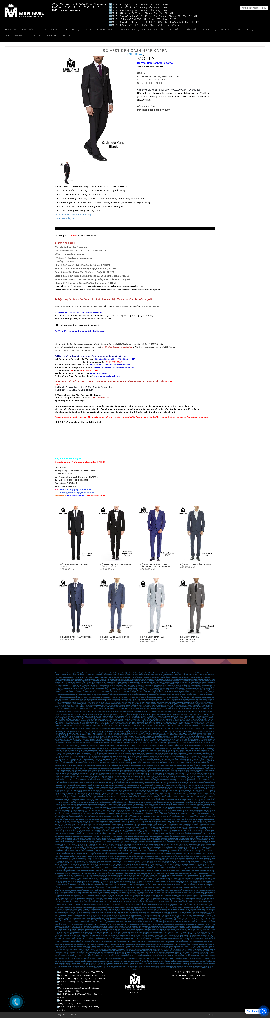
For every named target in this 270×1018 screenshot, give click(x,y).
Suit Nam (168, 949)
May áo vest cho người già (86, 879)
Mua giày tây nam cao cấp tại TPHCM (121, 808)
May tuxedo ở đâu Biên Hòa (111, 867)
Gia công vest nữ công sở (100, 890)
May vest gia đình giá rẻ (181, 770)
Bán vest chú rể (91, 798)
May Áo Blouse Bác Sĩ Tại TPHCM (132, 938)
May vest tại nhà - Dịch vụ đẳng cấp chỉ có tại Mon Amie (163, 676)
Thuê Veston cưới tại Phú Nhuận (89, 906)
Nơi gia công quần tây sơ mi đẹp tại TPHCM (146, 889)
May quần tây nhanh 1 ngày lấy (84, 774)
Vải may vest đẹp (171, 844)
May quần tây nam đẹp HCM (145, 824)
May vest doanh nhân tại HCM (177, 812)
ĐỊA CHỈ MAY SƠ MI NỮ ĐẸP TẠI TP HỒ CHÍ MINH (182, 950)
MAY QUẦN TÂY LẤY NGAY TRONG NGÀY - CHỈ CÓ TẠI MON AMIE (99, 733)
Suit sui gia (113, 923)
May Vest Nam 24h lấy (63, 955)
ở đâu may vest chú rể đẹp (72, 787)
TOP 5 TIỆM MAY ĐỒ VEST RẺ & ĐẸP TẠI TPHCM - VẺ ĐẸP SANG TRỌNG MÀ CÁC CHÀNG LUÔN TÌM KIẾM (128, 737)
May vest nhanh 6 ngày (80, 768)
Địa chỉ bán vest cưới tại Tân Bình (159, 912)
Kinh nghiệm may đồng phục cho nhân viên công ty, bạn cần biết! (93, 694)
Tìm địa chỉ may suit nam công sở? (77, 918)
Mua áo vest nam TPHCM (205, 883)
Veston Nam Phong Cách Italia (172, 958)
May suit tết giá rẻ (105, 781)
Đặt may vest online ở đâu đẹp (109, 754)
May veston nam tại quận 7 (142, 964)
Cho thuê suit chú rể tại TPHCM (66, 798)
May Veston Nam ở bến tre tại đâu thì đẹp (92, 909)
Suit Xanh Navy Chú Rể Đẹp (140, 927)
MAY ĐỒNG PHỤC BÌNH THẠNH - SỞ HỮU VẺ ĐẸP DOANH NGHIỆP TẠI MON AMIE (121, 710)
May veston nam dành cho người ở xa (190, 961)
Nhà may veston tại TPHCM (173, 835)
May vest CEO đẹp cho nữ (103, 748)
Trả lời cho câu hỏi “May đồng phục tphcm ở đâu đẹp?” (124, 699)
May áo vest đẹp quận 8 (173, 850)
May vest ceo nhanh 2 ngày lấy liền (195, 799)
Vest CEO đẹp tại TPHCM (114, 804)
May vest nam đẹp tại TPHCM (191, 883)
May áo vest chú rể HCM (77, 855)
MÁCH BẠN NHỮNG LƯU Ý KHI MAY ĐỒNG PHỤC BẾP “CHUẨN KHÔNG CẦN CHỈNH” (166, 710)
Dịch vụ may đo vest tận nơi (160, 750)
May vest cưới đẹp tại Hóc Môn (95, 912)
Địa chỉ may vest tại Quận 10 (98, 815)
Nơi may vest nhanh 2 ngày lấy (159, 799)
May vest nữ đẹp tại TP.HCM (132, 898)
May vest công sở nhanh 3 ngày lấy (76, 799)
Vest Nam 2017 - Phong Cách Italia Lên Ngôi (153, 958)
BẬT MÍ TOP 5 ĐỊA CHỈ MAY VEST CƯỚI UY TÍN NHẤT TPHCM (134, 739)
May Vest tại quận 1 (207, 917)
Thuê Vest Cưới (87, 958)
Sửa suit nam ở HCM (65, 835)
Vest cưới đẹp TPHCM (117, 873)
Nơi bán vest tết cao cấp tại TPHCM (180, 756)
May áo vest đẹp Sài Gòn (177, 849)
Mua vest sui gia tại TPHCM (150, 765)
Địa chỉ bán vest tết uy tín (65, 758)
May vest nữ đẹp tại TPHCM (77, 930)
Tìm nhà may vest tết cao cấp (180, 784)
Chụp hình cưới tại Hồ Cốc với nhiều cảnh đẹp (163, 955)
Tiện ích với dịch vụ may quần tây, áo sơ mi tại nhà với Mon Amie (118, 674)
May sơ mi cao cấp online (180, 753)
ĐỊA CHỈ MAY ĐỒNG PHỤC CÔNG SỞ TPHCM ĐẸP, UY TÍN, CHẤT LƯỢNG (113, 703)
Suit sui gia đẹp (95, 923)
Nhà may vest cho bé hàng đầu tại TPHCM (136, 759)
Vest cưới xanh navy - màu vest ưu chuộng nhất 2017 (156, 913)
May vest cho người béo (201, 878)
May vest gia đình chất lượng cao (195, 770)
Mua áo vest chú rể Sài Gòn (90, 855)
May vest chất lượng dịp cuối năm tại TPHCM (71, 791)
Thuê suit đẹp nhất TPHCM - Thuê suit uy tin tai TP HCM (131, 941)
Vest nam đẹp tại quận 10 (155, 859)
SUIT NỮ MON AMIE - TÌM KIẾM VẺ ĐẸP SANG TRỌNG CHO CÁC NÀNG (174, 724)
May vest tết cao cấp (149, 761)
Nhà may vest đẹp (166, 887)
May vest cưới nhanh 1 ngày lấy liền (85, 801)
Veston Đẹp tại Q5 (107, 957)
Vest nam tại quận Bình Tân (64, 967)
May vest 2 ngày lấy (89, 776)
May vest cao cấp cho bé (205, 771)
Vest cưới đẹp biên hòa (167, 872)
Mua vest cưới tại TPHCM (106, 788)
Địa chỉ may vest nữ (143, 821)
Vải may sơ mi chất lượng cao (185, 842)
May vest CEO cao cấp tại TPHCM (80, 808)
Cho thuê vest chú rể (166, 796)
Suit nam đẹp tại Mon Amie (154, 926)
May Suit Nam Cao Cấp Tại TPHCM (74, 926)
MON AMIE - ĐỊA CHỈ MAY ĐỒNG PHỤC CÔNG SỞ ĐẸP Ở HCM (150, 703)
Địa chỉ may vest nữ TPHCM (112, 884)
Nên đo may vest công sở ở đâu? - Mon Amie (95, 690)
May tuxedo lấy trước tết (172, 791)
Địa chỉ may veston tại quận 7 (101, 917)
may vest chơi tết (203, 779)
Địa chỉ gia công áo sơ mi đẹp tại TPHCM (92, 892)
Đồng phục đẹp (99, 816)
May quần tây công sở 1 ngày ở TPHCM (66, 774)
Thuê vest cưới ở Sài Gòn (88, 856)
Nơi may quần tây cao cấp (121, 822)
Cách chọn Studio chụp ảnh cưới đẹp (142, 955)
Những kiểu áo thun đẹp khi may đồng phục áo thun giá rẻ (189, 693)
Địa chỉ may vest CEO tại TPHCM (197, 805)
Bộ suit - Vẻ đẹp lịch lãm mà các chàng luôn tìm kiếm (171, 682)
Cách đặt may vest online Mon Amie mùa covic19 (196, 745)
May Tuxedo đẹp (64, 832)
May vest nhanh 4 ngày (103, 768)
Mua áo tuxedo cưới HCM (175, 879)
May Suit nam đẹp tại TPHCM (134, 926)
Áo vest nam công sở (128, 835)
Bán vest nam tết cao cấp (88, 758)
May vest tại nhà (136, 747)
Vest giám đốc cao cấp (198, 801)
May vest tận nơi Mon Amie (71, 751)
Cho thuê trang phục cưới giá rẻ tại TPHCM (189, 773)
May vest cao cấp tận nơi (112, 751)
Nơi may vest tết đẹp (147, 758)
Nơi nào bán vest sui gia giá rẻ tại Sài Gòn (76, 765)
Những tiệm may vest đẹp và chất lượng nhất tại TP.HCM (127, 893)
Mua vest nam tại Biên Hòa (141, 872)
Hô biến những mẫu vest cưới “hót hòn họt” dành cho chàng (92, 687)
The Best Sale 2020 (49, 29)
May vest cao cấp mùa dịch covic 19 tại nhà (99, 745)
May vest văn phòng (64, 779)
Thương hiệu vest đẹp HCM (193, 846)
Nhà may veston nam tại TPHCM (156, 807)
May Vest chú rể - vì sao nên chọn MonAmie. (185, 947)
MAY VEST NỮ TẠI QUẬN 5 (150, 940)
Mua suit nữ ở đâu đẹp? (191, 924)
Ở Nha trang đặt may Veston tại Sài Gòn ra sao (151, 910)
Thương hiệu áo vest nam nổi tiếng (163, 833)
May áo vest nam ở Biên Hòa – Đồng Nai (162, 862)
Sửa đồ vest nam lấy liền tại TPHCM (78, 833)
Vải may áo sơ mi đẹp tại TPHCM (88, 842)
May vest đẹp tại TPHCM (139, 829)
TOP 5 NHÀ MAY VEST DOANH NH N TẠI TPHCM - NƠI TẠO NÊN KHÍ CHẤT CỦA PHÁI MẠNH (174, 739)
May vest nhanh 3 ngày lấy (116, 768)
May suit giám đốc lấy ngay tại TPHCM (79, 779)
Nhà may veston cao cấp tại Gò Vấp (134, 915)
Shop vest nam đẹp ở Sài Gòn (121, 856)
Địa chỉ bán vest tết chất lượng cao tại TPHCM (124, 756)
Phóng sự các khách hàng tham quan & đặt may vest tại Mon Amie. (142, 682)
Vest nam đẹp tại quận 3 (82, 861)
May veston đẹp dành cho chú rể (183, 807)
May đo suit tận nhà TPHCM (164, 818)
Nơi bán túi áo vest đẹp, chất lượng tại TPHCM (82, 890)
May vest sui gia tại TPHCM (67, 767)
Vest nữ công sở (119, 933)
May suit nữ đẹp (87, 926)
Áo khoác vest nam (177, 832)
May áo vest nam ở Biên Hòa (146, 867)
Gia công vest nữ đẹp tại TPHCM (165, 889)
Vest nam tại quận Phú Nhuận (195, 966)
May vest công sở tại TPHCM (165, 798)
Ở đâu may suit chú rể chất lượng (133, 920)
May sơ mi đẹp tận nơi (134, 751)
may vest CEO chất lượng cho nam (142, 748)
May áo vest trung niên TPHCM (195, 884)
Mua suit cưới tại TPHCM (162, 788)
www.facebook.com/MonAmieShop (73, 214)
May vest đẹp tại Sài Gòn (155, 821)
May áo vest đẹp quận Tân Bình (90, 850)
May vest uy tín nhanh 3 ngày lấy (93, 799)
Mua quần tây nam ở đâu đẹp (64, 929)
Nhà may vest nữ (75, 821)
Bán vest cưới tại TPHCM (80, 798)
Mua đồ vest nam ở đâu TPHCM (162, 881)
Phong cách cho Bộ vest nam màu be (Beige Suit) (150, 954)
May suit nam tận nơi (122, 818)
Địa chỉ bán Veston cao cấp (196, 903)
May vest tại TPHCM (197, 818)
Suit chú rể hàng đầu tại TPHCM (120, 924)
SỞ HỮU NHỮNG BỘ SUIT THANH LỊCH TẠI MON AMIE (171, 737)
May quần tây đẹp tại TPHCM (160, 824)
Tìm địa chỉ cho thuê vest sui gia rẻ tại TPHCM (85, 762)
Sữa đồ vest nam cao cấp (161, 838)
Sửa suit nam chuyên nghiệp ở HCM (193, 833)
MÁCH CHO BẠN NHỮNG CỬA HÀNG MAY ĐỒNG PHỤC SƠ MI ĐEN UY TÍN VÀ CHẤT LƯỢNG (173, 722)
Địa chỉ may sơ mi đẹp (178, 872)
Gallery (51, 35)
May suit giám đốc (146, 812)
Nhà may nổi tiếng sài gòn (74, 884)
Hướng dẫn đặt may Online (84, 955)
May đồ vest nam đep (144, 847)
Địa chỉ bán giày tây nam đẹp (149, 808)
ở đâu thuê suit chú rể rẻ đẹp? (112, 921)
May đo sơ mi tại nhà (177, 751)
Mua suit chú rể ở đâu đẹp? (137, 923)
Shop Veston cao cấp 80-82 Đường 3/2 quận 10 (152, 904)
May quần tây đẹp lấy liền (113, 774)
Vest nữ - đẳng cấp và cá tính (98, 937)
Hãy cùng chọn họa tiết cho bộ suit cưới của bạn (142, 680)
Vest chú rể (141, 784)
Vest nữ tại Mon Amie (187, 816)
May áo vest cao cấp (153, 849)
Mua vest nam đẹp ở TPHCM (135, 833)
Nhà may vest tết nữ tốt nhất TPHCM (183, 787)
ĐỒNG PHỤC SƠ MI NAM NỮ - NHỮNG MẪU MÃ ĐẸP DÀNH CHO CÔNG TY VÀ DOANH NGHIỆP (116, 720)
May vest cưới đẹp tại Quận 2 (173, 917)
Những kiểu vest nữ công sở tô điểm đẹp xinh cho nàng (71, 690)
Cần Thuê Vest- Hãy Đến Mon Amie (113, 958)
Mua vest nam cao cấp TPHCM (175, 883)
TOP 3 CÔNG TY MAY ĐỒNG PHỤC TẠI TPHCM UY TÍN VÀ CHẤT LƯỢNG (98, 714)
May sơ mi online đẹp (65, 754)
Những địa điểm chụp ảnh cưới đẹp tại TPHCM (103, 955)
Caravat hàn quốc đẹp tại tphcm (173, 952)
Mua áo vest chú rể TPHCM (83, 876)
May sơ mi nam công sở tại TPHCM (129, 932)
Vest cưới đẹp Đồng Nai (159, 867)
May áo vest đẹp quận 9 (161, 850)
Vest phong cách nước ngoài (86, 960)
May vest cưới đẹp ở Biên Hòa (204, 910)
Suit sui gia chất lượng (104, 923)
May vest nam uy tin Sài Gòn (183, 861)
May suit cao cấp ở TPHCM (153, 853)
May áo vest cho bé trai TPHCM (142, 884)
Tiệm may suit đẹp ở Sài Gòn (106, 893)
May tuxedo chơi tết (194, 791)
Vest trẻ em (173, 933)
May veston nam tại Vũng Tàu (181, 966)
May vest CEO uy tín (100, 810)
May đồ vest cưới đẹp (104, 847)
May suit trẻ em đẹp (201, 921)
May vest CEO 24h (75, 802)
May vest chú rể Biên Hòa (154, 872)
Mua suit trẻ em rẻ (137, 921)
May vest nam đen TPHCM (97, 876)
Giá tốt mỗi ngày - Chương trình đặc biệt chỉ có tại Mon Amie (117, 683)
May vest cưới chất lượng (171, 901)
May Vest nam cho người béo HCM (171, 856)
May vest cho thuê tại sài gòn (135, 960)
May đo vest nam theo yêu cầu (197, 887)
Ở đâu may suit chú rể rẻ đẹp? (97, 921)
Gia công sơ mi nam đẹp (156, 839)
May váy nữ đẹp (126, 929)
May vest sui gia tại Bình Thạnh (139, 767)
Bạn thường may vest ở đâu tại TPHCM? (157, 813)
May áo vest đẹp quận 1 (98, 852)
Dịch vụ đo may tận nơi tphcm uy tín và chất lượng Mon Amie (191, 673)
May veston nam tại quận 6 (155, 964)
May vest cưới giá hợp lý (141, 813)
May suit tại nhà (187, 818)
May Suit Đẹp (164, 830)
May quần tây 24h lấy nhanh (99, 774)
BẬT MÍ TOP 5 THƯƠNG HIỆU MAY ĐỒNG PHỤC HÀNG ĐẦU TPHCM (99, 739)
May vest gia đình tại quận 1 (80, 761)
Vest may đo (209, 881)
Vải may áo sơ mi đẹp (115, 842)
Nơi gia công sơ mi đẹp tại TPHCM (203, 839)
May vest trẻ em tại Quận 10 (67, 815)
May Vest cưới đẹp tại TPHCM (146, 790)
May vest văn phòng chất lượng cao (152, 778)
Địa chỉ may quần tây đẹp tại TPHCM (86, 824)
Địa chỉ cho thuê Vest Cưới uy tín (134, 906)
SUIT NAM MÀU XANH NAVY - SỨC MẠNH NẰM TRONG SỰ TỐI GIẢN (93, 727)
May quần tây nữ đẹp (165, 929)
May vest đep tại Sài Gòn (70, 847)
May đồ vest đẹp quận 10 (132, 847)
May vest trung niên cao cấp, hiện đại (172, 895)
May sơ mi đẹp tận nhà (187, 751)
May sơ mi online (75, 754)
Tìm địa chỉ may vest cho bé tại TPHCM (71, 759)
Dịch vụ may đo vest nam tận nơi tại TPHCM (195, 748)
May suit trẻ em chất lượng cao (158, 921)
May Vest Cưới (73, 955)
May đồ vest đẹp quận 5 (167, 847)
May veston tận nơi (81, 818)
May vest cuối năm (122, 790)
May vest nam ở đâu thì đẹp (171, 873)
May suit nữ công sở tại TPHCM (202, 918)
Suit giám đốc (63, 782)
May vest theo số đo (125, 961)
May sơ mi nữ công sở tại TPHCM (111, 932)
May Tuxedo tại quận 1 (186, 917)
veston (190, 957)
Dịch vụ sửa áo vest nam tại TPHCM (113, 835)
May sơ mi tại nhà (198, 751)
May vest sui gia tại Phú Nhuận (124, 767)
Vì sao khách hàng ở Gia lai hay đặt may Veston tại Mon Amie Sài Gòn (123, 910)
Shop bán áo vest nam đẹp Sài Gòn (176, 858)
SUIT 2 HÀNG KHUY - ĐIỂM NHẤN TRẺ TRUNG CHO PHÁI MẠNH (143, 741)
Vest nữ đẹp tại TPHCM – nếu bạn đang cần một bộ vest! (198, 930)
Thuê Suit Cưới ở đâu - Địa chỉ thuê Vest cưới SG (105, 941)
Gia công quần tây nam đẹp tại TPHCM (116, 839)
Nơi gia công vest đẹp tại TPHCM (97, 841)
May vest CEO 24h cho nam (119, 750)
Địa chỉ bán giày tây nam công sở (202, 808)
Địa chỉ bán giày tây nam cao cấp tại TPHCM (100, 808)
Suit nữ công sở (94, 920)
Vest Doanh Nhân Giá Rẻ (114, 927)
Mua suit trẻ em (146, 921)
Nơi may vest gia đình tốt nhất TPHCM (96, 765)
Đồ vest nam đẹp (64, 833)
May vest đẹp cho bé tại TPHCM (66, 771)
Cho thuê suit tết (161, 781)
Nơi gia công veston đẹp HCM (131, 841)
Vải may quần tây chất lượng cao (145, 842)
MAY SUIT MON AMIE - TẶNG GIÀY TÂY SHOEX (198, 737)
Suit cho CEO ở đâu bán (105, 782)
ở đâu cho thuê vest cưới (133, 787)
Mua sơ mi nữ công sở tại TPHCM (75, 932)
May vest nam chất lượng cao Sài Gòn (137, 861)
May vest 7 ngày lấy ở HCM (181, 774)
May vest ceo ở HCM (136, 810)
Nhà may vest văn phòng (196, 778)
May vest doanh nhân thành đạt (104, 802)
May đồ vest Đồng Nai (178, 862)
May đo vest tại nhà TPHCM (81, 819)
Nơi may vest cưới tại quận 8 (86, 917)
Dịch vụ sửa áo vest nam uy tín (196, 835)
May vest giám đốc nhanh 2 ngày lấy (67, 801)
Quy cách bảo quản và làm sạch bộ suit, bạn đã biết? (123, 697)
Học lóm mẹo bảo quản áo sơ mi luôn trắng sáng (180, 893)
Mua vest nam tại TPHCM (105, 873)
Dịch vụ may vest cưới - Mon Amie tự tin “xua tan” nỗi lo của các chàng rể (124, 687)
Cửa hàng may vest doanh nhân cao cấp (162, 804)
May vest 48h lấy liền (133, 776)
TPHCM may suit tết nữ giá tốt (165, 784)
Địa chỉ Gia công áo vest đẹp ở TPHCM (112, 892)
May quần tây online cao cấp (124, 753)
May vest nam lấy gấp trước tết (100, 900)
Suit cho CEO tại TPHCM (92, 782)
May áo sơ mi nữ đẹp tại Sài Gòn (80, 825)
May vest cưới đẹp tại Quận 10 (81, 901)
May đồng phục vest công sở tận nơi (67, 818)
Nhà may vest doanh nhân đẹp (122, 807)
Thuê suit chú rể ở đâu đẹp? (123, 923)
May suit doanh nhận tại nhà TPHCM (147, 818)
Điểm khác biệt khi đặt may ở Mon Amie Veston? (131, 677)
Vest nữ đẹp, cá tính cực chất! (77, 937)
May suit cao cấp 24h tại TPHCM (129, 784)
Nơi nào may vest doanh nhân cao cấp (179, 810)
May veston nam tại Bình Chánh (118, 966)
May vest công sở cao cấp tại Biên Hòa (117, 870)
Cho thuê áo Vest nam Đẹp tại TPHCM (103, 960)
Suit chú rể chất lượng (134, 924)
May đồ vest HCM (97, 881)
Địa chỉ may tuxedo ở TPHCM (196, 829)
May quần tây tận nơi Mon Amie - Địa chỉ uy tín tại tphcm (148, 674)
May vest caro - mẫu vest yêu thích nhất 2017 (160, 943)
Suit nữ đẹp (145, 926)
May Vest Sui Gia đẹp (68, 935)
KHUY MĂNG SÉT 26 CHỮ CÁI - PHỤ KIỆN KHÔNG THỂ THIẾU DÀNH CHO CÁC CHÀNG (116, 707)
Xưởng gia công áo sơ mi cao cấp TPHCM (117, 890)
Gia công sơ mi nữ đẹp (168, 839)
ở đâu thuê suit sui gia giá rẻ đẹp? (193, 920)
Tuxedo (155, 784)
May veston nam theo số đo (99, 961)
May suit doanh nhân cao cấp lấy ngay (70, 784)
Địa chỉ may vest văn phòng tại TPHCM (103, 778)
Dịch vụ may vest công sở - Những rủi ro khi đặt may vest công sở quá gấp (160, 687)
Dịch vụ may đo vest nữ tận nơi (176, 748)
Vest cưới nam (184, 835)
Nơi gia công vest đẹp (144, 841)
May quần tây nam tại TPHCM (126, 813)
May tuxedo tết (106, 791)
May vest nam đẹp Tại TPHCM (65, 889)
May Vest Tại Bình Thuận (206, 961)
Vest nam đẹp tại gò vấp (104, 859)
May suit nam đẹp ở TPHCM (168, 853)
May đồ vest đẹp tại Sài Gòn (180, 847)
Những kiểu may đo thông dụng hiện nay (190, 815)
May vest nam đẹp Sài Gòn (168, 861)
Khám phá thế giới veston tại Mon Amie (143, 900)
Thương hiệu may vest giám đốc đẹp (194, 804)
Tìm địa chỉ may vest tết (117, 779)
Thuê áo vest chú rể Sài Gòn (101, 849)
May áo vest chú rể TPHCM (69, 876)
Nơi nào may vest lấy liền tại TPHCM (129, 764)
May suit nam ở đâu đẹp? (204, 924)
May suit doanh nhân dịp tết (151, 779)
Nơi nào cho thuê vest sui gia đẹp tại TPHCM (190, 764)
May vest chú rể (159, 790)
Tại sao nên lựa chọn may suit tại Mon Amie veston (107, 896)
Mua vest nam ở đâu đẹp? (103, 929)
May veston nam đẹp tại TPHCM (164, 808)
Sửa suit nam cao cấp (102, 836)
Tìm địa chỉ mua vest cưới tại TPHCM (197, 784)
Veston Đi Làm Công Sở (126, 927)
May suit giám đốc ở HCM (134, 812)
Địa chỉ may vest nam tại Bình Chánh (116, 915)
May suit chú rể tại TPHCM (94, 795)
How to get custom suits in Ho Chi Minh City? (175, 846)
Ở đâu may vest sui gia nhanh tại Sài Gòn (169, 762)
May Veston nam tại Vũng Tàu (121, 963)
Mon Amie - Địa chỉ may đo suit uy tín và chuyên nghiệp (157, 677)
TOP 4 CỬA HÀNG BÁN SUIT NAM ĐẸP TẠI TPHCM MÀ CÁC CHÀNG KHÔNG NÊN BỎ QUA (106, 730)
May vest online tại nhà (126, 747)
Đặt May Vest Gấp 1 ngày (184, 954)
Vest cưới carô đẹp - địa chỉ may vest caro (182, 943)
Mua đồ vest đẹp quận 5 (155, 847)
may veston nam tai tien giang (90, 963)
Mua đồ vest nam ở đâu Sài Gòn (79, 858)
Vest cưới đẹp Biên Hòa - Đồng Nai (143, 862)
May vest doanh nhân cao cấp (120, 812)
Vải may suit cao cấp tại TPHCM (79, 844)
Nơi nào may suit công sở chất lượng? (96, 918)
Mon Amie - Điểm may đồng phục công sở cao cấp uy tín (178, 702)
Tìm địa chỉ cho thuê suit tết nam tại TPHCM (154, 785)
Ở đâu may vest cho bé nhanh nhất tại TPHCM (114, 759)
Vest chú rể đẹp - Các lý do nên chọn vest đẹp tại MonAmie (160, 947)
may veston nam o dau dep (200, 960)
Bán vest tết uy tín (167, 756)
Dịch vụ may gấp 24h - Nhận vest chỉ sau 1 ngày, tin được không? (118, 685)
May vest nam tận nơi (133, 819)
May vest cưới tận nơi (121, 819)
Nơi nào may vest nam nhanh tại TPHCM (88, 764)
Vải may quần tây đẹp (172, 842)
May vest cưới (89, 790)
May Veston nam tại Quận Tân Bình (85, 964)
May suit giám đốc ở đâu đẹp (186, 782)
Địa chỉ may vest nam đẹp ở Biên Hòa (150, 870)
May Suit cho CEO (84, 784)
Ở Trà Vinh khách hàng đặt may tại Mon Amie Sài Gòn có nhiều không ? (165, 907)
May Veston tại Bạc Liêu (79, 907)
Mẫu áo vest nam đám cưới (151, 832)
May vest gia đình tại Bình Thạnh (153, 770)
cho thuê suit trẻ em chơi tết (150, 781)
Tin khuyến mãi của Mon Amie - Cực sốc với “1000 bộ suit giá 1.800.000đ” (92, 691)
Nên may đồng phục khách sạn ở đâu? (175, 700)
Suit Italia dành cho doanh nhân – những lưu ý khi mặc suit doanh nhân (75, 943)
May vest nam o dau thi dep (199, 957)
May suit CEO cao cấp (66, 808)
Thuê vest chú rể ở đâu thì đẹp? (87, 935)
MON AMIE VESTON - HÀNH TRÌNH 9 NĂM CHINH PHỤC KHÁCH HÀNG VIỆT (187, 703)
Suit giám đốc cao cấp (73, 782)
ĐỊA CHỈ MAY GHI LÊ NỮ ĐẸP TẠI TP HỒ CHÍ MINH (126, 950)
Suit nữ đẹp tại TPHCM (120, 926)
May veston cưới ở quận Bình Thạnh (152, 915)
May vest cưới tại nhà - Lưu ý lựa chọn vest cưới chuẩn (101, 673)
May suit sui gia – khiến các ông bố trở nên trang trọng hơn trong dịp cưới (77, 896)
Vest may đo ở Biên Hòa (68, 867)
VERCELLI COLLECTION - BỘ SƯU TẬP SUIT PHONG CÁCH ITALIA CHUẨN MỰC (80, 722)
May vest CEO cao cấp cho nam (90, 750)
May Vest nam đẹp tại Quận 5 (128, 917)
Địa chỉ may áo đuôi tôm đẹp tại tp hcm (191, 952)
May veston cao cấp (138, 879)
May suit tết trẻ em (94, 779)
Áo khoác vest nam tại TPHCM (100, 827)
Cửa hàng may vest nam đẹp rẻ (178, 881)
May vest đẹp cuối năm (79, 790)
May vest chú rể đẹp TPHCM (140, 876)
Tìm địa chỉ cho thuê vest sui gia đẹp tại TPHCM (108, 762)
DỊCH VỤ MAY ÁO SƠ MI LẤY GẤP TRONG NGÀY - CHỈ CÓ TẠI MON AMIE (171, 734)
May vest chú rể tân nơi (198, 816)
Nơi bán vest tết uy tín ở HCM (68, 756)
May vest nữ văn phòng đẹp (137, 778)
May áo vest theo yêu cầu (164, 849)
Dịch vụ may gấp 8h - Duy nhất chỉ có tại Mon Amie (168, 685)
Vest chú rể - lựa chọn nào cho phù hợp (170, 935)
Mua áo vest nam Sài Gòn (64, 859)
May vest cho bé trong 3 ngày (112, 771)
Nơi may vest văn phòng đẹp (183, 778)
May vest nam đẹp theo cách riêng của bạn (119, 930)
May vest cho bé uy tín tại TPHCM (83, 771)
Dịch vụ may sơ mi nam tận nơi (74, 748)
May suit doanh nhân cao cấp (160, 883)
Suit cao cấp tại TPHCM (124, 782)
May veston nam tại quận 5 (169, 964)
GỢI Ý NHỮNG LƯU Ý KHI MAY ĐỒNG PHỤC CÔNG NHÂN (155, 708)
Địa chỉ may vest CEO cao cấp (69, 810)
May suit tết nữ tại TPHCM (74, 793)
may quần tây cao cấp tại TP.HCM (116, 898)
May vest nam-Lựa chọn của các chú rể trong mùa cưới (155, 893)
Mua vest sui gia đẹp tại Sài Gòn (165, 765)
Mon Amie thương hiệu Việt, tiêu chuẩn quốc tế (189, 896)
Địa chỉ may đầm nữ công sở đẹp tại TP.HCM (137, 952)
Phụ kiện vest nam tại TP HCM (96, 952)
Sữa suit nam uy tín (199, 836)
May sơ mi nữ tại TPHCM (188, 929)
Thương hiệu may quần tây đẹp (180, 822)
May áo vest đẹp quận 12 (125, 850)
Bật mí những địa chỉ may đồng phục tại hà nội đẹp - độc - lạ (76, 696)
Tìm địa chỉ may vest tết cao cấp (160, 758)
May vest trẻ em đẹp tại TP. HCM (161, 898)
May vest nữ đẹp (85, 957)
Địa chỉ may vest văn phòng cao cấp (186, 776)
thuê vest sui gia (116, 957)
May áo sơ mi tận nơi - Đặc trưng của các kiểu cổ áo (89, 674)
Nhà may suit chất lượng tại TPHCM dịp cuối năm (88, 788)
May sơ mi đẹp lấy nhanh (141, 774)
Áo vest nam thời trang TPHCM (83, 886)
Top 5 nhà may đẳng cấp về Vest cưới (169, 906)
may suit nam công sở (85, 920)
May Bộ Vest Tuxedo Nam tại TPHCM (83, 961)
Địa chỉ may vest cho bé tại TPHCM (149, 773)
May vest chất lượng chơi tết (131, 779)
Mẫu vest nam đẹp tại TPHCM (137, 832)
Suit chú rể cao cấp (204, 785)
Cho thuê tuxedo (175, 796)
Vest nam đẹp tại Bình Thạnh (117, 859)
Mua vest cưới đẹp (93, 901)
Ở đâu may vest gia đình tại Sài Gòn (188, 762)
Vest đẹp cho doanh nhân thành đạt (78, 804)
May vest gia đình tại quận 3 (96, 770)
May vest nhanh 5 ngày (92, 768)
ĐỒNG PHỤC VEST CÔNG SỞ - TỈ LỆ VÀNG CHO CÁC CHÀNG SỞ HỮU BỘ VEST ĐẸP (120, 717)
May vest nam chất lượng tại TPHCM (172, 886)
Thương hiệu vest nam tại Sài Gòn (204, 856)
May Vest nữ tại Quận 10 (109, 940)
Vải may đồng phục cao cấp (203, 841)
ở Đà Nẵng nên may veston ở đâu (172, 910)
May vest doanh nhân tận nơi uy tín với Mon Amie (165, 673)
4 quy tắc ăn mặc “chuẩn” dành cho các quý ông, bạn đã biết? (150, 697)
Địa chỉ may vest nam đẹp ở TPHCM (72, 883)
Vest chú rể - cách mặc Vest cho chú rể (105, 913)
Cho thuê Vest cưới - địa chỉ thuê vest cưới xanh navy (122, 944)
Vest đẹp (209, 957)
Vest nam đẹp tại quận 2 (94, 861)
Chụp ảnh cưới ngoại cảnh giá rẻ (182, 955)
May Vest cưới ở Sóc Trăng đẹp (122, 907)
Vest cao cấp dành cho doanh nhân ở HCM (97, 804)
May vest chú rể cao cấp (202, 790)
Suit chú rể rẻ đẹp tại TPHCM (177, 923)
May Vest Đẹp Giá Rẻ (68, 938)
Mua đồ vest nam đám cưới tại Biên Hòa (192, 866)
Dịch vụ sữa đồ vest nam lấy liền (190, 838)
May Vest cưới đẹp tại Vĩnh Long (190, 907)
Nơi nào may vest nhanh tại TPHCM (68, 764)
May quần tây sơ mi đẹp (146, 873)
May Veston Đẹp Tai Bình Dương (166, 960)
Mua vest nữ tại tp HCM (197, 927)
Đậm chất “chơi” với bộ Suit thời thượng (127, 696)
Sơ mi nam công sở (177, 932)
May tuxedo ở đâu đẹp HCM (166, 829)
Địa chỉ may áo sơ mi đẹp (86, 827)
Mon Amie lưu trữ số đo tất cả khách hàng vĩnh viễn (121, 900)
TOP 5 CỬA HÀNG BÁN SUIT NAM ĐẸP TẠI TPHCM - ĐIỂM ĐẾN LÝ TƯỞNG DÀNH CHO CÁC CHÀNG (154, 736)
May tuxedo (99, 791)
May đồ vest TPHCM (142, 886)
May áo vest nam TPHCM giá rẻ (141, 835)
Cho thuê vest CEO (131, 750)
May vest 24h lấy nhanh (144, 776)
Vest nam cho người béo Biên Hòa (144, 869)
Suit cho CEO (82, 782)
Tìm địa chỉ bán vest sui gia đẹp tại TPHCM (197, 758)
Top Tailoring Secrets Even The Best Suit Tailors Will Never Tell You (117, 846)
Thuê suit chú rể (71, 924)
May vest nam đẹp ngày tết (137, 761)
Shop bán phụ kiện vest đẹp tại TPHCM (157, 876)
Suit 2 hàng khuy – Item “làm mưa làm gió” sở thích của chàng (95, 697)
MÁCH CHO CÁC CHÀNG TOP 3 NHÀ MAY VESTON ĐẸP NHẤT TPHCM (118, 744)
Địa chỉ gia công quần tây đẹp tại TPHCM (71, 892)
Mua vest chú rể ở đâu (119, 788)
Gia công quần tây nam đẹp (63, 893)
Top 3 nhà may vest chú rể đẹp (177, 744)
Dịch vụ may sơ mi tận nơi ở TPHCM (199, 747)
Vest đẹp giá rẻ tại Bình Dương (150, 960)
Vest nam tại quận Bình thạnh (92, 967)
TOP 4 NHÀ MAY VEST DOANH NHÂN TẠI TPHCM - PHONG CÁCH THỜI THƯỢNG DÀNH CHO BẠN (86, 734)
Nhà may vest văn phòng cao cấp (122, 778)
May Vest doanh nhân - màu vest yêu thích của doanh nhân (107, 943)
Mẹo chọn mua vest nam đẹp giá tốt (169, 938)
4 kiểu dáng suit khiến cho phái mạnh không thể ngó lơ (152, 690)
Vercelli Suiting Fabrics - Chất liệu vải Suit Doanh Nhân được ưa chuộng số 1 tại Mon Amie (151, 679)
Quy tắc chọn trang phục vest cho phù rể (191, 685)
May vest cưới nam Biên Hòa (158, 866)
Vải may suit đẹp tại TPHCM (95, 844)
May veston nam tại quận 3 (196, 964)
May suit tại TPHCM (196, 853)
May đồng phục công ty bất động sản (196, 822)
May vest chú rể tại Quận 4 (142, 917)
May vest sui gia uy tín (201, 765)
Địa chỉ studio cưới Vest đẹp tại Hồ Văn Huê (70, 906)
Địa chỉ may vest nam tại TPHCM (193, 827)
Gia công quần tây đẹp (145, 839)
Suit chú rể (184, 785)
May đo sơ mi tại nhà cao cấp (148, 751)
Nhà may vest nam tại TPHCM (96, 822)
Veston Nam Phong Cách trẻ (103, 966)
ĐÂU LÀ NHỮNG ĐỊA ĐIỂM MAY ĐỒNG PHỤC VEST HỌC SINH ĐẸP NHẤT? (78, 717)
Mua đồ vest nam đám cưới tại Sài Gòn (153, 856)
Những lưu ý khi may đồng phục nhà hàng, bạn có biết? (152, 700)
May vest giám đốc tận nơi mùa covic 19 (78, 745)
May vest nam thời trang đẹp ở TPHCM (77, 887)
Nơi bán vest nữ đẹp (129, 937)
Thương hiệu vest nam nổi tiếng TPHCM (71, 822)
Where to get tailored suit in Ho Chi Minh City (72, 846)
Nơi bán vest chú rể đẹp (117, 935)
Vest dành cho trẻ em (120, 946)
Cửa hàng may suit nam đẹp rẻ (97, 853)
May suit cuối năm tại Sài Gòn (175, 793)
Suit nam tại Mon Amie (184, 926)
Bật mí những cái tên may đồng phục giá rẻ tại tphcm (196, 700)
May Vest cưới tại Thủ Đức (110, 912)
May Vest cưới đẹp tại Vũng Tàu (164, 909)
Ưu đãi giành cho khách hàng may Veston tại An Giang (69, 909)
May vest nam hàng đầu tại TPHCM (103, 821)
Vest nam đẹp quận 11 (143, 859)
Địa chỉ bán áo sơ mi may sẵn (175, 824)
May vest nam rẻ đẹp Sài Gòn (120, 861)
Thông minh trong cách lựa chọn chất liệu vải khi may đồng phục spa (179, 699)
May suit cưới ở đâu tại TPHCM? (150, 793)
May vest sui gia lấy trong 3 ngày (172, 767)
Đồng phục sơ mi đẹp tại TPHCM (184, 819)
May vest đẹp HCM (82, 847)
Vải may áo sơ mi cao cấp (103, 842)
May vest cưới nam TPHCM (111, 876)
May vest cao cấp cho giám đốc (96, 878)
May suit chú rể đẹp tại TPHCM (199, 852)
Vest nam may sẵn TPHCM (94, 832)
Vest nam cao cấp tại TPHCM (96, 805)
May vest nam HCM (168, 855)
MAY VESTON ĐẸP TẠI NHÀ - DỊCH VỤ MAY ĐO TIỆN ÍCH (175, 741)
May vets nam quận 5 (198, 819)
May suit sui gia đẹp (86, 923)
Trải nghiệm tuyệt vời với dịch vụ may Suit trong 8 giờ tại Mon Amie (175, 696)
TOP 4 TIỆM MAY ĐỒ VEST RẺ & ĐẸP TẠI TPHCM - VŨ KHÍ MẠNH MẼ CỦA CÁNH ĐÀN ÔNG (111, 731)
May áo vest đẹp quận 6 (197, 850)
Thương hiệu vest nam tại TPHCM (111, 881)
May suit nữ (104, 926)
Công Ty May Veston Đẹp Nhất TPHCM (132, 958)
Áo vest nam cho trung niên (165, 832)
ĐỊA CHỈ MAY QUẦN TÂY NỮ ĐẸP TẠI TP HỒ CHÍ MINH (154, 950)
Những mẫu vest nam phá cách (120, 967)
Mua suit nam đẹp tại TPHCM (68, 853)
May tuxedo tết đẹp (138, 791)
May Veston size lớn (176, 961)
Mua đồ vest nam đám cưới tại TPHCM (191, 879)
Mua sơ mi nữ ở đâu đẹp (78, 929)
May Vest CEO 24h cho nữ (105, 750)
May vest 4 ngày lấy (64, 776)
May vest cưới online (112, 790)
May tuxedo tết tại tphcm (116, 791)
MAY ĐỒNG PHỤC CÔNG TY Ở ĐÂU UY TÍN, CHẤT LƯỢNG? (77, 703)
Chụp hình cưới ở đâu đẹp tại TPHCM (124, 955)
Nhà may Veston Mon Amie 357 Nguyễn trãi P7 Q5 (176, 904)
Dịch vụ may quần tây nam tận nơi (149, 747)
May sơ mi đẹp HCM (164, 827)
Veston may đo (66, 804)
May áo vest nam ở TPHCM (129, 875)
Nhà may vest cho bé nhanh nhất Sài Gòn (133, 765)
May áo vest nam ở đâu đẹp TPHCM (182, 855)
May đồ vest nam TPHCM (187, 830)
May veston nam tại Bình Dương (165, 966)
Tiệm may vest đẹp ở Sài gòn (201, 873)
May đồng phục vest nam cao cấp (83, 815)
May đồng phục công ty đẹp (65, 825)
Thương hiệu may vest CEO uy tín (167, 805)
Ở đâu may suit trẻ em (179, 920)
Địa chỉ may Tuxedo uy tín (154, 830)
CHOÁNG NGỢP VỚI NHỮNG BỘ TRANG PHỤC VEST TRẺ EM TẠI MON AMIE (172, 727)
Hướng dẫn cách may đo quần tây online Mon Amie (105, 753)
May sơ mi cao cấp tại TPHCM (145, 825)
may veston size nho (68, 961)
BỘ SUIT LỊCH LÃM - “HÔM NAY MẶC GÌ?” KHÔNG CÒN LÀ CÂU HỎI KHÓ (130, 728)
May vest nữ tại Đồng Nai (190, 862)
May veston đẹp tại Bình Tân (124, 912)
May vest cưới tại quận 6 (115, 917)
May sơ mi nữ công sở (144, 932)
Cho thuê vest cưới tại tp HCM (120, 960)
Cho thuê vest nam (132, 822)
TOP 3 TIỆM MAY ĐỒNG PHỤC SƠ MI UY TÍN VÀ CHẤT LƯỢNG (100, 719)
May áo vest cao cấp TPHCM (131, 849)
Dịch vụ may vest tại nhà (65, 753)
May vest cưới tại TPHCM (99, 790)
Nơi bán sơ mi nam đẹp (63, 937)
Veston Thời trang (170, 957)
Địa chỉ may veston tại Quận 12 (184, 915)
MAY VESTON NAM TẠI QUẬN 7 (98, 903)
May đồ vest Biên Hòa (129, 872)
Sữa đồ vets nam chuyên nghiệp (122, 838)
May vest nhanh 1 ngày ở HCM (138, 801)
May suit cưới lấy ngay (69, 795)
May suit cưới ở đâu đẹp (126, 896)
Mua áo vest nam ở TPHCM (83, 875)
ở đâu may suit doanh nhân (136, 782)
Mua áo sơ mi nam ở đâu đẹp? (201, 937)
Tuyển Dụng (35, 35)
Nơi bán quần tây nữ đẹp (185, 935)
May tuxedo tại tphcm (160, 791)
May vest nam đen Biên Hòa (108, 866)
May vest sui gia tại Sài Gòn (81, 767)
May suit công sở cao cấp (143, 795)
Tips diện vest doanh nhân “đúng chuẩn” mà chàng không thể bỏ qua (123, 690)
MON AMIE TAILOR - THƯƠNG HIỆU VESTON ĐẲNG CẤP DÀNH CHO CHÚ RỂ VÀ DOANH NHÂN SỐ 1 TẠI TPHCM (160, 730)
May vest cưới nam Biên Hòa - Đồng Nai (189, 864)
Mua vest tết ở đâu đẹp (195, 754)
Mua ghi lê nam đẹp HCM (150, 879)
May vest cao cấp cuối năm (89, 791)
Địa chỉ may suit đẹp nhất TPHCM (170, 944)
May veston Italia (161, 878)
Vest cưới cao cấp (148, 784)
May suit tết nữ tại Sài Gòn (87, 793)
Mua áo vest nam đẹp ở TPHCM (158, 884)
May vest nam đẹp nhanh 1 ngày (108, 801)
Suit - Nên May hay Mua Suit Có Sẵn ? (129, 954)
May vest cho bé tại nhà (125, 771)
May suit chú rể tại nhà (107, 795)
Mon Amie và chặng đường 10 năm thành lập (195, 682)
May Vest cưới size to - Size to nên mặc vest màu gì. (194, 912)
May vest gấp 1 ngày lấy (117, 937)
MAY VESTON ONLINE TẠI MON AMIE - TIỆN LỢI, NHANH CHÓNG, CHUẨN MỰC (106, 736)
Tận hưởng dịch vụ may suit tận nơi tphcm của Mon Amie (79, 676)
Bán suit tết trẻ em (187, 781)
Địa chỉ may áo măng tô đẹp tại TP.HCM (89, 954)
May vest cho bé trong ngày (98, 771)
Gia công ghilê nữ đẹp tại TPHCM (148, 892)
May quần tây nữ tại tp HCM (137, 929)
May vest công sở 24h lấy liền (136, 781)
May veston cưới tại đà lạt (68, 910)
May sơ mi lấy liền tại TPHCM (155, 774)
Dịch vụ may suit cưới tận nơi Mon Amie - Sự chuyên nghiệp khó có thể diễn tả (133, 673)
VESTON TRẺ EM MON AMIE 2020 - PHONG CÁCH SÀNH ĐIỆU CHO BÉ (136, 724)
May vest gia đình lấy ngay (168, 770)
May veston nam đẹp (170, 807)
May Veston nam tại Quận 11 (101, 964)
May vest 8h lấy (65, 773)
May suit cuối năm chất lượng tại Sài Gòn (193, 793)
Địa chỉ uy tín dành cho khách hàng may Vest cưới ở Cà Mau (99, 907)
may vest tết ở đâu (181, 779)
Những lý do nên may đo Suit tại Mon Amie (148, 696)
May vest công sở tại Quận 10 (127, 815)
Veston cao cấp (116, 821)
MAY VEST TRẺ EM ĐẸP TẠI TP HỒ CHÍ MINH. (76, 952)
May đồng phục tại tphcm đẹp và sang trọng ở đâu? (150, 699)
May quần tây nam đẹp (176, 929)
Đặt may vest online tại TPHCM (157, 754)
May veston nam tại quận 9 (115, 964)
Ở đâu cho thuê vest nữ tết (120, 787)
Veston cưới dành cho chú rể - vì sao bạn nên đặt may (132, 947)
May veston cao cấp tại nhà (116, 901)
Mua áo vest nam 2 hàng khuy (155, 886)
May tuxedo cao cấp (204, 791)
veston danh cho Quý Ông (137, 961)
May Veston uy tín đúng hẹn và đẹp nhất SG (161, 903)
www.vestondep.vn (64, 218)
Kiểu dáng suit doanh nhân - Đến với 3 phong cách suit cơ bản (180, 690)
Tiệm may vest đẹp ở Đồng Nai (64, 864)
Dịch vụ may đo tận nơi (173, 750)
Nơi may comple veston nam (115, 836)
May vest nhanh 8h (74, 773)
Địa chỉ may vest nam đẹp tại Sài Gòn (118, 858)
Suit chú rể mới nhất (145, 924)
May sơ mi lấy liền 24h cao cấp (126, 774)
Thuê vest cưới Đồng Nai (173, 864)
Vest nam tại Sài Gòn (109, 822)
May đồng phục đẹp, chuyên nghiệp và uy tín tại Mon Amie (124, 702)
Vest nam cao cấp (120, 827)
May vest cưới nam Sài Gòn (117, 855)
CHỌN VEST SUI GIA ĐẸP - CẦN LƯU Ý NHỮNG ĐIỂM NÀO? (83, 737)
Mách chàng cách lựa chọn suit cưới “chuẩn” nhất (177, 697)
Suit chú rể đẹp (154, 924)
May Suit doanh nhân (199, 782)
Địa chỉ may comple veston (155, 836)
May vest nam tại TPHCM (152, 829)
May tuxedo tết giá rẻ (128, 791)
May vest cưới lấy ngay (133, 790)
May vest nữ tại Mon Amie (157, 930)
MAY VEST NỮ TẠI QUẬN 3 (164, 940)
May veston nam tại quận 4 (182, 964)
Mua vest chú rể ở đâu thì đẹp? (103, 935)
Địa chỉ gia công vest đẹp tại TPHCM (86, 839)
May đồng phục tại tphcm (182, 941)
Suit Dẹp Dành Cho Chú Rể (187, 949)
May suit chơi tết (172, 779)
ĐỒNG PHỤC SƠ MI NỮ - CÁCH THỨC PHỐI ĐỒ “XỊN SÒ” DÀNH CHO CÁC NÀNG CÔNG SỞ (179, 719)
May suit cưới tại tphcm (135, 793)
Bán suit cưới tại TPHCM (108, 798)
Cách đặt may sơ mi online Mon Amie (164, 753)
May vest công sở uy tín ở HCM (136, 798)
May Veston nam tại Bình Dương (136, 963)
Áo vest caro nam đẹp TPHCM (140, 878)
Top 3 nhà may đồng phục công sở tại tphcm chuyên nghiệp (76, 700)
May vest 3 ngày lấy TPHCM (77, 776)
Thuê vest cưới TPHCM (73, 879)
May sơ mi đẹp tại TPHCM (78, 813)
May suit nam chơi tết (116, 793)
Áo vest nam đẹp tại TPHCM (197, 955)
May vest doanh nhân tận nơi (133, 802)
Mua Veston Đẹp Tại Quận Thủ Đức (69, 960)
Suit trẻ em (209, 921)
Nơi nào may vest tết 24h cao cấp (110, 761)
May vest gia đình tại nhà (139, 770)
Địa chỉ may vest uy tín (206, 846)
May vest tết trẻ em (184, 788)
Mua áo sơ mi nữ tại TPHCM (187, 937)
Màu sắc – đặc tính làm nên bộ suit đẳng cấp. (96, 927)
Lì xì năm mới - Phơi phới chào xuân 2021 (189, 687)
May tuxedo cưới (64, 830)
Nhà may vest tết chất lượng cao (102, 758)
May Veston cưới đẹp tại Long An (188, 910)
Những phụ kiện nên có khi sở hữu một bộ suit (84, 816)
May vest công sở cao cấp (151, 798)
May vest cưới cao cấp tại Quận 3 (158, 917)
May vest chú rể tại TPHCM (170, 790)
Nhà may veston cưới (128, 836)
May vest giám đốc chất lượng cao (184, 801)
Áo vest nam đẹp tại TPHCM (87, 821)
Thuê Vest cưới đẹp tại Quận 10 (105, 906)
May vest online (169, 754)
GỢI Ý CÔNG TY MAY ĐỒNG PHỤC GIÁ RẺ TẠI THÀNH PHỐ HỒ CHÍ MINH (137, 714)
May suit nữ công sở (74, 920)
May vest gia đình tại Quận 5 (82, 770)
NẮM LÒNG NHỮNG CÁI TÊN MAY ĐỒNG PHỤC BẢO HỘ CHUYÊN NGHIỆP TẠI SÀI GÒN (124, 711)
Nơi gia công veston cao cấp (81, 841)
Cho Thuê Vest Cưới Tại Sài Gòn (198, 954)
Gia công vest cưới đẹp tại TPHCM (160, 890)
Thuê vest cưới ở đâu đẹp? (112, 815)
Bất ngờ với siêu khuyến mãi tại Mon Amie (154, 691)
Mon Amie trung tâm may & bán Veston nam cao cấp (77, 904)
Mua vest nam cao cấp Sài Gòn (193, 858)
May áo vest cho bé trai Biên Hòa (82, 867)
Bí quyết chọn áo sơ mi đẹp (195, 901)
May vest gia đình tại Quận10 (66, 761)
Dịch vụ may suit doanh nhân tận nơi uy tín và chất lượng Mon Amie (71, 673)
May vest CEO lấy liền (203, 802)
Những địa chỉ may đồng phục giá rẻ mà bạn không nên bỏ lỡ (95, 702)
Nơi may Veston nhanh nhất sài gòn (180, 903)
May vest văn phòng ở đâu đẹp (170, 776)
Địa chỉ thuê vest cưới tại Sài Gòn (161, 900)
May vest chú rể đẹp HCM (131, 855)
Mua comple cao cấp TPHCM (188, 813)
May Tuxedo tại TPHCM (174, 830)
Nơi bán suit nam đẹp (180, 924)
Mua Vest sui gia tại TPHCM (199, 933)
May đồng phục (176, 967)
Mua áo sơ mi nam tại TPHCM (192, 872)
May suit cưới (125, 793)
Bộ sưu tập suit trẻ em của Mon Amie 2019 (150, 816)
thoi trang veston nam (181, 957)
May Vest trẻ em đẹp (165, 933)
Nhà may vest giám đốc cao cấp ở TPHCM (134, 805)
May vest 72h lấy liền (122, 776)
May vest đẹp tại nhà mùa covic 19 (118, 745)
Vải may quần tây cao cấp (160, 842)
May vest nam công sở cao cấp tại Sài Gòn (137, 858)
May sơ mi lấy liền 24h (168, 774)
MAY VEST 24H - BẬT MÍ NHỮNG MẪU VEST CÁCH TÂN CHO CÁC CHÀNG (161, 725)
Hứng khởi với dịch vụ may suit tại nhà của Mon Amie (136, 676)
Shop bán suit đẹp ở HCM (114, 886)
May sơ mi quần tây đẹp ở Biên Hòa (67, 869)
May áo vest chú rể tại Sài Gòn (115, 849)
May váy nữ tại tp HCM (116, 929)
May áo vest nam (83, 832)
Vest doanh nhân (134, 821)
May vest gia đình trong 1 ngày (197, 768)
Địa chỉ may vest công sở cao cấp (177, 795)
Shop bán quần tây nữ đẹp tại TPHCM (155, 937)
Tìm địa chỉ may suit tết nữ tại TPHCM (114, 785)
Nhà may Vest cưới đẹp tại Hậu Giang (112, 909)
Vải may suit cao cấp (116, 844)
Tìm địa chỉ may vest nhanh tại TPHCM (179, 761)
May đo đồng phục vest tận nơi (201, 750)
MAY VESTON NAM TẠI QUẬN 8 (81, 903)
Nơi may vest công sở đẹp (121, 798)
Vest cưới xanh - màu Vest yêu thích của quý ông (181, 913)
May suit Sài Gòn (171, 884)
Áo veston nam (74, 835)
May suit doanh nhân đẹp (111, 853)
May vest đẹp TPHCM (92, 847)
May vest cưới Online (183, 901)
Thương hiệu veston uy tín (182, 805)
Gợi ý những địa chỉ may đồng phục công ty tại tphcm (151, 702)
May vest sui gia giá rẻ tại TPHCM (188, 759)
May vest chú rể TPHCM (143, 875)
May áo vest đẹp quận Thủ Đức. (202, 849)
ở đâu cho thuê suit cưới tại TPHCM (148, 787)
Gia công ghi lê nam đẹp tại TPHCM (130, 892)
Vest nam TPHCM (124, 832)
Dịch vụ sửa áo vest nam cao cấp (158, 835)
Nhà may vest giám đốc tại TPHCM (139, 807)
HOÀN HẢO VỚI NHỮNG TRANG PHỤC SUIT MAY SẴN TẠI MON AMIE (75, 713)
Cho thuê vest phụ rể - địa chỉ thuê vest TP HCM (97, 944)
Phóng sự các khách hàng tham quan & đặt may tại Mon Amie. (114, 679)
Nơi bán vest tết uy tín (107, 756)
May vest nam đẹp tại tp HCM (92, 930)
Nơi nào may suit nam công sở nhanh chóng (116, 918)
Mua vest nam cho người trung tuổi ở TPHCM (70, 856)
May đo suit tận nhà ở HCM (109, 818)
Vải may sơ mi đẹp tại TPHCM (200, 842)
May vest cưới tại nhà (104, 901)
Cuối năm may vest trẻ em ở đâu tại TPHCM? (139, 796)
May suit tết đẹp (114, 781)
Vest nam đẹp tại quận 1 (106, 861)
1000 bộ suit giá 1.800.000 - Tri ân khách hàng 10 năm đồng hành (192, 676)
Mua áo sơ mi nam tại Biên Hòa (142, 866)
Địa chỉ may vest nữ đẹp (153, 933)
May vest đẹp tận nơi (123, 751)
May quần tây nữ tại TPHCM (112, 830)
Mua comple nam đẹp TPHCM (195, 876)
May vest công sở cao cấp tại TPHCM (91, 781)
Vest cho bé (166, 761)
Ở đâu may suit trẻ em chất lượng (150, 920)
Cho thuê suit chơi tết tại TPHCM (174, 781)
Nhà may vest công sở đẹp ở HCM (98, 796)
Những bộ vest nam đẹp (148, 833)
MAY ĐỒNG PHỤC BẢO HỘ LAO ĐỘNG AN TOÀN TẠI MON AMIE (84, 711)
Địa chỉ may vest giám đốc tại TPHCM (113, 805)
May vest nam (126, 935)
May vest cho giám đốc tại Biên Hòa (174, 866)
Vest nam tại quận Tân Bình (106, 967)
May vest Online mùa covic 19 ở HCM (136, 745)
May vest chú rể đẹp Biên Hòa (185, 869)
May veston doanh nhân (106, 812)
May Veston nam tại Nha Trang (105, 963)
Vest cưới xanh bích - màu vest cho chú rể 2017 (185, 946)
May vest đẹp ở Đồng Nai (206, 864)
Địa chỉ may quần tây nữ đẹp (165, 822)
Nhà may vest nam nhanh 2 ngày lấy (142, 799)
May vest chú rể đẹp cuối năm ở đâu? (186, 790)
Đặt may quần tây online (138, 753)
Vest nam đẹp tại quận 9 (167, 859)
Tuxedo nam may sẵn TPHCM (181, 829)
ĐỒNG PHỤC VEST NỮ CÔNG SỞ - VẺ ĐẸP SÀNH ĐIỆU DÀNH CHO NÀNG (154, 716)
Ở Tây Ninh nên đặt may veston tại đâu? (195, 909)
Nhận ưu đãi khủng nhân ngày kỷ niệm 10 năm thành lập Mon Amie (127, 691)
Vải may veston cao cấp (181, 844)
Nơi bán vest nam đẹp (139, 937)
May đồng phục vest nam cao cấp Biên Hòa (90, 866)
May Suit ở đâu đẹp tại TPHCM (133, 887)
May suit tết (141, 779)
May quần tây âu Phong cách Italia (169, 927)
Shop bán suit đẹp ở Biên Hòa (99, 872)
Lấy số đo (224, 29)
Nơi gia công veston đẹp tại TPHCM (114, 841)
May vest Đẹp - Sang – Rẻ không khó (180, 887)
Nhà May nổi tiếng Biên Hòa (67, 872)
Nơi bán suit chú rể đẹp (149, 923)
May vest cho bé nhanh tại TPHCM (140, 771)
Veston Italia (85, 878)
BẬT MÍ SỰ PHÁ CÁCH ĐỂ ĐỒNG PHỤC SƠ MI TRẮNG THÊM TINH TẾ (136, 719)
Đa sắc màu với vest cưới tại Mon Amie (97, 887)
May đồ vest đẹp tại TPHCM (64, 849)
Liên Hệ (66, 35)
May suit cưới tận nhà (133, 818)
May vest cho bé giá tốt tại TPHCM (170, 771)
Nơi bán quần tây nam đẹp (198, 935)
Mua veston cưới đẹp (99, 884)
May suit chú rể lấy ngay (130, 795)
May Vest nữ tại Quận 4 (84, 940)
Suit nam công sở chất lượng (153, 918)
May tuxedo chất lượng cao (81, 829)
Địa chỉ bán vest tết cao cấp (94, 756)
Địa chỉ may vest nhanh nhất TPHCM (112, 773)
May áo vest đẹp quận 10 (150, 850)
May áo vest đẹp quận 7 (185, 850)
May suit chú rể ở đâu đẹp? (105, 924)
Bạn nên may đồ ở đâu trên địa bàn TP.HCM (96, 898)
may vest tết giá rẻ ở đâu (192, 779)
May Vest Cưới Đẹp (106, 949)
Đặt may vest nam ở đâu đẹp (120, 833)
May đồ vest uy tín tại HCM (194, 847)
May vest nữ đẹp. (104, 930)
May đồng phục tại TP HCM (165, 967)
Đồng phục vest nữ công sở (126, 830)
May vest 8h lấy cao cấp (156, 776)
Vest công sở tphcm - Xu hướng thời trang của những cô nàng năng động (135, 688)
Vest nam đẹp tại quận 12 (131, 859)
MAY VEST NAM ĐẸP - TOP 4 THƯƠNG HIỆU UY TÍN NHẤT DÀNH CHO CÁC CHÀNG (171, 728)
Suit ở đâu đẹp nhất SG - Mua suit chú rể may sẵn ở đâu (72, 927)
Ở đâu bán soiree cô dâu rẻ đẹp (65, 921)
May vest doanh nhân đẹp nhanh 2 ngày (177, 799)
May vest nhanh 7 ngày (68, 768)
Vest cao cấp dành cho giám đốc (190, 824)
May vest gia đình (154, 768)
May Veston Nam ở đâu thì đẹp (65, 907)
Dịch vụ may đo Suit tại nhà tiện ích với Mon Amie (82, 693)
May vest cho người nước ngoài (94, 818)
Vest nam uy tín (123, 862)
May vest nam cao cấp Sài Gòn (154, 861)
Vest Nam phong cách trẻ (96, 957)
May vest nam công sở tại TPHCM (83, 933)
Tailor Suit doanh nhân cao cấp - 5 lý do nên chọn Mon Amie (109, 693)
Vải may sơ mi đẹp (66, 844)
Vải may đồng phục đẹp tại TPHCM (171, 841)
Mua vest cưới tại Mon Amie (65, 903)
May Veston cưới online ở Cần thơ (207, 907)
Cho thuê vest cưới (155, 796)
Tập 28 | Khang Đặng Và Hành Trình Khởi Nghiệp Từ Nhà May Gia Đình (109, 682)
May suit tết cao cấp (123, 781)
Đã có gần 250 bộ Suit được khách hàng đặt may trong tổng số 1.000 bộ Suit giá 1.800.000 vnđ (154, 683)
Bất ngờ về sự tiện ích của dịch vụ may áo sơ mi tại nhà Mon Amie (178, 674)
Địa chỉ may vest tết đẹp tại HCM (119, 758)
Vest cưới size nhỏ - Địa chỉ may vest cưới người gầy (148, 944)
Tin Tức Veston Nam (160, 957)
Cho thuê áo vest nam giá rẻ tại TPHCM (183, 960)
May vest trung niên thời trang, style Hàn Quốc (152, 895)
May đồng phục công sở (186, 967)
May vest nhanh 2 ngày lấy (130, 768)
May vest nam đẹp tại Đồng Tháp (148, 909)
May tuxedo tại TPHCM (99, 830)
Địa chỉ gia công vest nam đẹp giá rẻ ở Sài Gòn (185, 889)
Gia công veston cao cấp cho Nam (190, 890)
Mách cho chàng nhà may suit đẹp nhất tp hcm (69, 697)
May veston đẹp (208, 829)
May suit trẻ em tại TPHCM (188, 921)
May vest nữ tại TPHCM (174, 815)
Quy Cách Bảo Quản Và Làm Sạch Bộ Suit (92, 683)
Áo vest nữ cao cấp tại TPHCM (184, 933)
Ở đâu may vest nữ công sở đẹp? (190, 932)
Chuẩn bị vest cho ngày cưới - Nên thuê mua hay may (73, 898)
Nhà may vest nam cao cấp (78, 859)
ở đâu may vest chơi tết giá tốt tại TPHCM (89, 787)
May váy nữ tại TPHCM (127, 879)
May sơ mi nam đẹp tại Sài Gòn (129, 825)
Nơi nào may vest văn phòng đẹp (86, 778)
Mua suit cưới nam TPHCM (82, 853)
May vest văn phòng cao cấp (168, 778)
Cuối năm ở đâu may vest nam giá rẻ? (80, 796)
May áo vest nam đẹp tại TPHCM (68, 838)
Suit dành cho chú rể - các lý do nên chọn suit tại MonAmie (135, 943)
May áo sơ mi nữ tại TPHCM (127, 884)
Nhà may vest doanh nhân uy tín (107, 807)
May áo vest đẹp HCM (189, 849)
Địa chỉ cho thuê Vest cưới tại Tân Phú (141, 912)
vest (187, 957)
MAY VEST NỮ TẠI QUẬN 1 (179, 940)
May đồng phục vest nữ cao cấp (99, 886)
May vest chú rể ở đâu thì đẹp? (152, 935)
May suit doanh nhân (206, 812)
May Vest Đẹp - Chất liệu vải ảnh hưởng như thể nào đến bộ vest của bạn (91, 938)
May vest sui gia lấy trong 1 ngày (188, 767)
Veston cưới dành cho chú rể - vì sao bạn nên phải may (72, 915)
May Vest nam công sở (108, 933)
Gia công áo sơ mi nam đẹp (163, 892)
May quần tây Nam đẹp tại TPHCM (120, 949)
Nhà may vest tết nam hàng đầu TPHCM (202, 787)
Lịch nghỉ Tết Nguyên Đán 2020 (181, 754)
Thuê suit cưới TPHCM (185, 852)
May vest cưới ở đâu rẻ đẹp (188, 886)
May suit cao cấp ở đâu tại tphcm (113, 784)
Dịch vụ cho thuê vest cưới (98, 958)
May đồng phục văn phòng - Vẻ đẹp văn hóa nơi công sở (97, 699)
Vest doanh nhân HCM (144, 855)
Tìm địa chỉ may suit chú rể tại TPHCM (133, 785)
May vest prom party (134, 816)
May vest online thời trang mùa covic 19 (96, 747)
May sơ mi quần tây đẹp (181, 876)
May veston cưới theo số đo (113, 961)
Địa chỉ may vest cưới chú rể (203, 886)
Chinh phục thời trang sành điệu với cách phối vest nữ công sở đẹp (168, 688)
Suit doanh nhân (152, 878)
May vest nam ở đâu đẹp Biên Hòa (99, 869)
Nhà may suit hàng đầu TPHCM (125, 853)
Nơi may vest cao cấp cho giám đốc (197, 810)
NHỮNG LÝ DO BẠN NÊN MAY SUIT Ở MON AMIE (195, 742)
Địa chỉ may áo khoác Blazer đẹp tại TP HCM (115, 952)
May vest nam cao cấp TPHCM (108, 883)
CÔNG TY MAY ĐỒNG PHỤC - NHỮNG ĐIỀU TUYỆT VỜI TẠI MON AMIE (76, 716)
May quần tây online (149, 753)
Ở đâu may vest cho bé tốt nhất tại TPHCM (92, 759)
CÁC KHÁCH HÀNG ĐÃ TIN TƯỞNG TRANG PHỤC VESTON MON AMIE (150, 705)
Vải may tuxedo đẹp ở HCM (140, 830)
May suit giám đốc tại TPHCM (171, 782)
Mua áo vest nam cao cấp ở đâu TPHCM (126, 883)
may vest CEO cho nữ (116, 748)
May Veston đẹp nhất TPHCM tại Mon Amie (101, 904)
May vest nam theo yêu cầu (198, 855)
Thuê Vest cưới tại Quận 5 (119, 906)
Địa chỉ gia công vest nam (71, 839)
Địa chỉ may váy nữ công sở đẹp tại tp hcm (69, 954)
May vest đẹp (195, 807)
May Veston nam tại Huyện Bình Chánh (171, 963)
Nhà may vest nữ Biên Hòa (97, 867)
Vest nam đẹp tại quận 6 (203, 859)
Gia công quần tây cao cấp (132, 839)
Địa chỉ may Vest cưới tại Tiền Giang (131, 909)
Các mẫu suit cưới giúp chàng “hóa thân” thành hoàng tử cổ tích (192, 683)
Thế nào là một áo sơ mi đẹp (116, 938)
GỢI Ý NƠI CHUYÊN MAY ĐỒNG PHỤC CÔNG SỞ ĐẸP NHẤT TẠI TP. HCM (115, 716)
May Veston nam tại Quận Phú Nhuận (191, 963)
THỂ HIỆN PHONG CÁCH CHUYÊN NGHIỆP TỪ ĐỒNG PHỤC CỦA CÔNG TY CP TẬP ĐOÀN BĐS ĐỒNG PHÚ (168, 707)
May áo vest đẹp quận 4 (62, 852)
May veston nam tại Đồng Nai (150, 966)
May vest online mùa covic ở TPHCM (174, 745)
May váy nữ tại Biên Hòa (159, 869)
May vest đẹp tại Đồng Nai (179, 909)
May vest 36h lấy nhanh (110, 776)
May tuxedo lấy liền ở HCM (108, 829)
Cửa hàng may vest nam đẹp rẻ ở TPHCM (98, 858)
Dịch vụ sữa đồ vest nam (204, 838)
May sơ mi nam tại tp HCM (202, 929)
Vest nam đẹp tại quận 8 (179, 859)
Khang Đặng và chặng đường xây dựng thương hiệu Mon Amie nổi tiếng (80, 680)
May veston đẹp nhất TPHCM (89, 836)
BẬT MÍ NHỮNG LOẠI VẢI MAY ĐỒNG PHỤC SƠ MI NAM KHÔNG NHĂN (88, 725)
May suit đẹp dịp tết (163, 779)
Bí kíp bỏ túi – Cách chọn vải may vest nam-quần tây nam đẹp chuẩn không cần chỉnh (94, 895)
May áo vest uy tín (109, 852)
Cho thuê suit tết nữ (184, 796)
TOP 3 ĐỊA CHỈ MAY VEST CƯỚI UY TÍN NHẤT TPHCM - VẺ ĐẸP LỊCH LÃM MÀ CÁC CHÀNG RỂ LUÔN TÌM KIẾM (153, 742)
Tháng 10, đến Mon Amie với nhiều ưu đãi (74, 812)
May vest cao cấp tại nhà (86, 753)
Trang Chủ (11, 29)
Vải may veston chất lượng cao (129, 844)
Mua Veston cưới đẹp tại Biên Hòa (83, 872)
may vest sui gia (124, 957)
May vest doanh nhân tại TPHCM (193, 812)
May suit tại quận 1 (197, 917)
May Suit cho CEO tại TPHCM (97, 784)
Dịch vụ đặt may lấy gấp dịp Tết (84, 900)
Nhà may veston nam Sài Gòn (141, 836)
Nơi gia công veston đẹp (156, 841)
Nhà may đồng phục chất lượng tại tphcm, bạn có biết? (172, 694)
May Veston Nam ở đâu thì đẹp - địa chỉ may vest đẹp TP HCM (161, 941)
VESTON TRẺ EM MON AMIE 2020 (122, 705)
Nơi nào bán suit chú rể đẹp (199, 923)
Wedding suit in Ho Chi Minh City (92, 846)
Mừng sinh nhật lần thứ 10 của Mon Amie (180, 677)
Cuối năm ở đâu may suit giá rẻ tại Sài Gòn (117, 796)
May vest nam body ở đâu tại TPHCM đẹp (151, 887)
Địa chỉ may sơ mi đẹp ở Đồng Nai (112, 864)
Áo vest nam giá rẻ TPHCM (94, 833)
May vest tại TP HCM (152, 967)
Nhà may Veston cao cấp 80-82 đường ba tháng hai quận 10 (126, 904)
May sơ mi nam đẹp (168, 825)
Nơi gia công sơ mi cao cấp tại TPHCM (184, 839)
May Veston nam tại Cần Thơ (75, 963)
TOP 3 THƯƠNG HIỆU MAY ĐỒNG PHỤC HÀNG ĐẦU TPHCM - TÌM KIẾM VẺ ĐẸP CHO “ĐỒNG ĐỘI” (97, 742)
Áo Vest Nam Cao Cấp (107, 833)
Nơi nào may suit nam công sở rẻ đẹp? (137, 918)
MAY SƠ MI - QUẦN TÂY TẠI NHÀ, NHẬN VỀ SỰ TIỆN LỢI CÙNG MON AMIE (131, 727)
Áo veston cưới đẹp (77, 836)
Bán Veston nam (148, 961)
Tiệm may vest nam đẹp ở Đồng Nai (174, 867)
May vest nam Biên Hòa (199, 869)
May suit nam (165, 802)
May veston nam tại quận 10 (78, 966)
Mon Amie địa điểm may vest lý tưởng (109, 813)
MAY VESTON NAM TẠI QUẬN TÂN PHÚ (140, 903)
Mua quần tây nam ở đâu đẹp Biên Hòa (125, 866)
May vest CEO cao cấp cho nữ (75, 750)
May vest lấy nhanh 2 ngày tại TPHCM (124, 799)
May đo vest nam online (95, 754)
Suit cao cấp (114, 782)
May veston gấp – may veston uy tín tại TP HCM (79, 946)
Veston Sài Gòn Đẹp (78, 889)
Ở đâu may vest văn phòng (202, 776)
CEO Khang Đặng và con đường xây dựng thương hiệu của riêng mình (113, 680)
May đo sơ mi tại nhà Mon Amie (163, 751)
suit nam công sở (103, 920)
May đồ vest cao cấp (77, 849)
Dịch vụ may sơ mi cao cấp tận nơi (181, 747)
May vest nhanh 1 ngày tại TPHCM (155, 801)
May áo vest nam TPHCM (178, 833)
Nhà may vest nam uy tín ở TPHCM (116, 887)
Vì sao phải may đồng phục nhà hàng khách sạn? (126, 700)
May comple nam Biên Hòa (128, 869)
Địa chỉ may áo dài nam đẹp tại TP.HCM (109, 954)
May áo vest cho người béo (125, 876)
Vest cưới (97, 801)
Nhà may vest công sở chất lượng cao (159, 795)
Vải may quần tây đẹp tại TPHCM (129, 842)
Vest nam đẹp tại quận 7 (191, 859)
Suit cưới (168, 785)
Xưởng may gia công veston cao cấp (191, 832)
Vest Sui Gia (77, 935)
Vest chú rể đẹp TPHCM (155, 875)
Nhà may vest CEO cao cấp (151, 805)
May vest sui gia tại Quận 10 (95, 767)
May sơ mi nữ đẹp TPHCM (195, 825)
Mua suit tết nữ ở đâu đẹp (131, 788)
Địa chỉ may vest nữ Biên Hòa (183, 870)
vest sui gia (152, 957)
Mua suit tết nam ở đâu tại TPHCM (146, 788)
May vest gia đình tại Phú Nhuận (124, 770)
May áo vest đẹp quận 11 (137, 850)
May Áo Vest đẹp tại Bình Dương (186, 938)
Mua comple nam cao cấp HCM (84, 881)
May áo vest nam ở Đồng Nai (159, 864)
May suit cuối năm (163, 793)
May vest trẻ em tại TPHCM (140, 933)
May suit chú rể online (118, 795)
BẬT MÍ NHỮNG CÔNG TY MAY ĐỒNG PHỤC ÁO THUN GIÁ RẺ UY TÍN (166, 711)
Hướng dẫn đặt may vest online (124, 754)
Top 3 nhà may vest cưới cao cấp (161, 744)
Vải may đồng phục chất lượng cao (188, 841)
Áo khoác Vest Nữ (175, 949)
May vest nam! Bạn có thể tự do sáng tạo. (174, 930)
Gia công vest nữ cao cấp (175, 890)
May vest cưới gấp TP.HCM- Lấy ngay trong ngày (197, 898)
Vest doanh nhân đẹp (138, 804)
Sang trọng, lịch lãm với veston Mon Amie (158, 815)
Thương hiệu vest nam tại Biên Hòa (66, 870)
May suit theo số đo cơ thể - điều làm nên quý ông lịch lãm (146, 896)
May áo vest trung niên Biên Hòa (198, 870)
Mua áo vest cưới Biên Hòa (114, 869)
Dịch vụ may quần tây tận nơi (165, 747)
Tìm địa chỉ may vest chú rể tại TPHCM (76, 785)
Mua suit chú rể (188, 923)
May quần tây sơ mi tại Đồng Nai (81, 864)
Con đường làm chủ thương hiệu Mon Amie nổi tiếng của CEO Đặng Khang (172, 680)
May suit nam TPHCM (76, 878)
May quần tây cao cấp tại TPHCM (130, 824)
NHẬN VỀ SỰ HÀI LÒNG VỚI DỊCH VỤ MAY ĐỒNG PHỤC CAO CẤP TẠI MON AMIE (78, 710)
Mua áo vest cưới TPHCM (168, 875)
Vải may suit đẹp (106, 844)
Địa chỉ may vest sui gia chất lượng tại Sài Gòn (91, 773)
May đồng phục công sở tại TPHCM (170, 821)
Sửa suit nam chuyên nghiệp (65, 836)
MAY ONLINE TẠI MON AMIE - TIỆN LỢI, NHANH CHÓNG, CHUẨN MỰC (125, 713)
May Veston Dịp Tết (174, 852)
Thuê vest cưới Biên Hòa (171, 869)
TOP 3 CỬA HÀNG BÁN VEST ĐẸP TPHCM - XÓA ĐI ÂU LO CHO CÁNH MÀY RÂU (104, 741)
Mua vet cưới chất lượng (129, 901)
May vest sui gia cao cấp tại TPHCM (177, 758)
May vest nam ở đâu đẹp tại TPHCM (110, 832)
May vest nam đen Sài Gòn (103, 855)
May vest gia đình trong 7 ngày (166, 768)
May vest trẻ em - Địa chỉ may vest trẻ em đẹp (84, 913)
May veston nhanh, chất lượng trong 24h (179, 900)
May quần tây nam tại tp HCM (152, 929)
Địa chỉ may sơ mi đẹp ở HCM (181, 825)
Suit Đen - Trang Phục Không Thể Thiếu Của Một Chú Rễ (86, 949)
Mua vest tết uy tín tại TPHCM (154, 756)
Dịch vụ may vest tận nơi (99, 751)
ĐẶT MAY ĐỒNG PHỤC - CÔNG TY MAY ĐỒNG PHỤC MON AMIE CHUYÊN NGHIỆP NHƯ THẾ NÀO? (171, 713)
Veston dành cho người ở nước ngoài (161, 961)
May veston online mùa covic (113, 747)
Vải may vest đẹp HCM (142, 844)
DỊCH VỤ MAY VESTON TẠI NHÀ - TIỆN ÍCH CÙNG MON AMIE (94, 728)
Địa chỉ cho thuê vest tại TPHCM (186, 836)
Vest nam (108, 937)
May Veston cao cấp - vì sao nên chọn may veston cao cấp (129, 913)
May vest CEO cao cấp (147, 810)
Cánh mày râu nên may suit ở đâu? (169, 896)
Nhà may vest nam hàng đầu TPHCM (129, 881)
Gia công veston (94, 893)
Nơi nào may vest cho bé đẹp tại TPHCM (168, 764)
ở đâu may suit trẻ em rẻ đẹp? (166, 920)
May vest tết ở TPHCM (124, 761)
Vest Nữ (86, 29)
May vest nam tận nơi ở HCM (67, 819)
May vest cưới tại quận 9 (73, 917)
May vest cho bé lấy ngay (156, 771)
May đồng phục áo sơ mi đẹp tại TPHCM (147, 822)
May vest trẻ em (203, 824)
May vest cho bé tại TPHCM (95, 761)
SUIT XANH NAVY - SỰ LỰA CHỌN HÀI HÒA (168, 714)
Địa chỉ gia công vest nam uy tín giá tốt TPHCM (139, 890)
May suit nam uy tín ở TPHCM (183, 853)
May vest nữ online (84, 754)
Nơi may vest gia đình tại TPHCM (115, 765)
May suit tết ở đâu (77, 781)
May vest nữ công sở (67, 781)
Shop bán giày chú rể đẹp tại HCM (157, 952)
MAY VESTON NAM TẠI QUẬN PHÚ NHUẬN (118, 903)
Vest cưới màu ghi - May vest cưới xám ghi (75, 944)
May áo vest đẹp (118, 852)
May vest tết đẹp (159, 761)
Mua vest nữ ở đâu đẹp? (90, 929)
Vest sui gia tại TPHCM (123, 816)
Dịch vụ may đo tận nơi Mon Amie (160, 748)
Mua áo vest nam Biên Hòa (133, 870)
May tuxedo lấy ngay (183, 791)
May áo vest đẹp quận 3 (74, 852)
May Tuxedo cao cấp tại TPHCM (77, 830)
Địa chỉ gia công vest (101, 839)
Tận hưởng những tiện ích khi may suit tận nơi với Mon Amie (108, 676)
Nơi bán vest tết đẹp (76, 758)
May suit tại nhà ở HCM (177, 818)
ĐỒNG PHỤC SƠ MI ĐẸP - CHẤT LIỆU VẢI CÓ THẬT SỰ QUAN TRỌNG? (160, 720)
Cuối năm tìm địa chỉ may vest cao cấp (194, 795)
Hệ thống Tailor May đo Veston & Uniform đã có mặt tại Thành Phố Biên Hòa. (78, 862)
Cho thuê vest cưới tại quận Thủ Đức (200, 958)
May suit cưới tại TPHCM (140, 853)
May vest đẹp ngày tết (174, 788)
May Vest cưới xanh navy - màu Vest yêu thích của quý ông (105, 947)
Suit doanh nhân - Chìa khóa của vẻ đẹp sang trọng (87, 679)
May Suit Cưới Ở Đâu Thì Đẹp (123, 940)
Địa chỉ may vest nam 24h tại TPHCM (131, 773)
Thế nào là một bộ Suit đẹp (193, 940)
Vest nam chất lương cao (113, 862)
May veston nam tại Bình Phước (134, 966)
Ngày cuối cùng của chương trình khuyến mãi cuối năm (104, 696)
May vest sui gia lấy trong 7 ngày (155, 767)
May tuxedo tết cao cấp (149, 791)
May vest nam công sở (178, 798)
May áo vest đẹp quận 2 (86, 852)
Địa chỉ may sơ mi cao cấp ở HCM (112, 825)
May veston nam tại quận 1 (64, 966)
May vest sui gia (191, 765)
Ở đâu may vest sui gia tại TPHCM (150, 762)
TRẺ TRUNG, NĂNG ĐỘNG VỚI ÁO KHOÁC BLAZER (181, 717)
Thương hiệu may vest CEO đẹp (71, 805)
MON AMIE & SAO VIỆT (100, 713)
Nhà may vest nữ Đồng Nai (145, 864)
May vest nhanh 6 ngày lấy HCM (197, 774)
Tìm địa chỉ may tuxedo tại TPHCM (95, 785)
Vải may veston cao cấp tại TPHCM (157, 844)
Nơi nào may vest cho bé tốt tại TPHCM (148, 764)
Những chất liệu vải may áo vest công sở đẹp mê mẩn (104, 688)
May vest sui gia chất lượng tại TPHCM (156, 759)
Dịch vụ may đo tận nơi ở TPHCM (145, 750)
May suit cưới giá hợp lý (81, 795)
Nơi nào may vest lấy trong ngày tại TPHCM (109, 764)
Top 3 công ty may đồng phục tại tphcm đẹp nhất (120, 694)
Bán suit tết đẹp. (196, 781)
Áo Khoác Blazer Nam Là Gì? (170, 954)
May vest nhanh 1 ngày (170, 801)
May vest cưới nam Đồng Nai (97, 864)
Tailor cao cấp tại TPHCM (169, 819)
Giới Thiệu (28, 29)
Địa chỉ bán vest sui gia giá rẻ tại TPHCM (169, 773)
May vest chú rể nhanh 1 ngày (124, 801)
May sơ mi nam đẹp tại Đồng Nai (130, 864)
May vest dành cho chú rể (147, 802)
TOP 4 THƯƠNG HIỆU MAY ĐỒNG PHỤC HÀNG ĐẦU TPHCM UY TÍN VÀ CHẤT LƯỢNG (139, 733)
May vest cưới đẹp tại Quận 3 (66, 901)
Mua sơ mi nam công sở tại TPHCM (93, 932)
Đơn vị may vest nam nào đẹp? (91, 889)
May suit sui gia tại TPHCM (73, 923)
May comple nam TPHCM (91, 873)
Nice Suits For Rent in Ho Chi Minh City (108, 850)
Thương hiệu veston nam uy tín (170, 836)
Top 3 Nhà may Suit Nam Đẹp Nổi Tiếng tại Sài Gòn (190, 906)
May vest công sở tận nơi (95, 819)
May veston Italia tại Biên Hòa (83, 869)
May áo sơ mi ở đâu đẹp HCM (96, 825)
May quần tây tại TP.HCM (146, 898)
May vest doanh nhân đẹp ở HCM (178, 802)
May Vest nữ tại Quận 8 (136, 940)
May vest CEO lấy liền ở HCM (88, 802)
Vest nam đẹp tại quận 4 (70, 861)
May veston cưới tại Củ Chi (174, 912)
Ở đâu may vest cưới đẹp (195, 900)
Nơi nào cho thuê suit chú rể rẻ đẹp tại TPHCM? (86, 924)
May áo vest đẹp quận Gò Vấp (75, 850)
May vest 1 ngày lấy (99, 776)
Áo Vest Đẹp (137, 852)
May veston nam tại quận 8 (128, 964)
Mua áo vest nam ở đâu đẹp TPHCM (66, 886)
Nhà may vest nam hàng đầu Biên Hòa (85, 870)
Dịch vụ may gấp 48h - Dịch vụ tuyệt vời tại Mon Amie (90, 685)
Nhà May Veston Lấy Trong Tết (161, 852)
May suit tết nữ (63, 793)
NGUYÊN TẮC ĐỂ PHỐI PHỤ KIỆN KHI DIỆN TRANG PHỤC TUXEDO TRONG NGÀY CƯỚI (125, 722)
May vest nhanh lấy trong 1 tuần (204, 767)
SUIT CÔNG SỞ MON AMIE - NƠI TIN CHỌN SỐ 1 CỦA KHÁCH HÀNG (154, 731)
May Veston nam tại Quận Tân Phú (153, 963)
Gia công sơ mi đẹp (69, 841)
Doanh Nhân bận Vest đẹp (147, 852)
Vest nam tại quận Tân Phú (78, 967)
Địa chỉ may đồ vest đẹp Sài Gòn (118, 847)
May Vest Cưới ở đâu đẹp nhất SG (84, 941)
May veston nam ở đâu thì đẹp (75, 958)
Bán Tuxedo (98, 798)
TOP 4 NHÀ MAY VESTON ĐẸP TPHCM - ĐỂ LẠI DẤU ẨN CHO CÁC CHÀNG (132, 734)
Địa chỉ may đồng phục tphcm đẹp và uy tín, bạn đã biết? (145, 694)
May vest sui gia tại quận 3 (172, 759)
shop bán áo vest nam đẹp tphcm (144, 883)
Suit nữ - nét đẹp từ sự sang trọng (170, 926)
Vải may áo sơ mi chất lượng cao (71, 842)
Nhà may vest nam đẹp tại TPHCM (107, 889)
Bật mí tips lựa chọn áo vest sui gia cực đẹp (145, 685)
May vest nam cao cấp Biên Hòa (167, 870)
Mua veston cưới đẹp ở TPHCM (77, 873)
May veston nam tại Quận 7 (174, 813)
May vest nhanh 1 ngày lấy (143, 768)
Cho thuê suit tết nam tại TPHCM (198, 796)
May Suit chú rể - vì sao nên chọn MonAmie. (96, 915)
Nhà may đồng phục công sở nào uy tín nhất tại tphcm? (162, 693)
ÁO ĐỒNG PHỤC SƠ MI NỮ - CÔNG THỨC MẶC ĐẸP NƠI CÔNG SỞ (99, 724)
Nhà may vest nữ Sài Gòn (114, 879)
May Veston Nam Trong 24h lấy (70, 940)
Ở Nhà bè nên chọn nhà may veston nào (78, 912)
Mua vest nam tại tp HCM (185, 927)
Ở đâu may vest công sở (105, 779)
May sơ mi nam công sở (67, 816)
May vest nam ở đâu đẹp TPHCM (132, 873)
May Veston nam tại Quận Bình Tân (67, 964)
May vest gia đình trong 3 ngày (182, 768)
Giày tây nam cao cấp (136, 808)
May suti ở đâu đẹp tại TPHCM (195, 875)
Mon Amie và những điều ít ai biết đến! (82, 682)
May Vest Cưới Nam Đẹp (66, 949)
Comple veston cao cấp (98, 835)
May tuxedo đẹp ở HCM (200, 830)
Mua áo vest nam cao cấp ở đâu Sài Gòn (158, 858)
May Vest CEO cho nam (128, 748)
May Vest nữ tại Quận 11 (96, 940)
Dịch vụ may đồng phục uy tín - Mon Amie (81, 688)
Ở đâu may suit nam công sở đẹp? (185, 918)
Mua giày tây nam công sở (186, 808)
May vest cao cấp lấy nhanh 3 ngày (203, 798)
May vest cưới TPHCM (69, 875)
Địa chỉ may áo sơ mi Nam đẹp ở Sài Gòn (139, 949)
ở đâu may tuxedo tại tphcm (106, 787)
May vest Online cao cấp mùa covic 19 (77, 747)
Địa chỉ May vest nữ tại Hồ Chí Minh (71, 957)
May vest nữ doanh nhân (179, 804)
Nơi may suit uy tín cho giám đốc (161, 810)
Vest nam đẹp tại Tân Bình (91, 859)
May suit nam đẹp (125, 821)
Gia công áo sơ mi (188, 892)
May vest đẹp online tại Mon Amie (141, 754)
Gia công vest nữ (75, 893)
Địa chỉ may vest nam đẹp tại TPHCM (196, 881)
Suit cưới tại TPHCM (176, 785)
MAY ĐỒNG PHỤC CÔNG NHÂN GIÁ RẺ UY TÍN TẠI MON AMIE (123, 708)
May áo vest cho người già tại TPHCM (104, 856)
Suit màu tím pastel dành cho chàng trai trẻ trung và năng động (188, 679)
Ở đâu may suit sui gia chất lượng (116, 920)
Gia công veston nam (85, 893)
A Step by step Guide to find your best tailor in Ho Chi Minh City (149, 846)
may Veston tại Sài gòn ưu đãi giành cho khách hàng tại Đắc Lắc (91, 910)
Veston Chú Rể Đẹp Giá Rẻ (154, 927)
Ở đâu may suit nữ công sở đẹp (168, 918)
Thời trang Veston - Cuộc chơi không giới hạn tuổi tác (127, 895)
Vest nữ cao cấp (207, 825)
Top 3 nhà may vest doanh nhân (145, 744)
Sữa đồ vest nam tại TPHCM (174, 838)
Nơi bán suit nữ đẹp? (169, 924)
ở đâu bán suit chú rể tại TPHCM (165, 787)
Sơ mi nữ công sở (167, 932)
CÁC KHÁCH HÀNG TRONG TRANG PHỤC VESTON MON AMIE (124, 725)
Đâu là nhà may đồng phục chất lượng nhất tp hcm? (71, 699)
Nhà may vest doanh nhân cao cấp (91, 807)
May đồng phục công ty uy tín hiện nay (160, 812)
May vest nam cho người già (115, 875)
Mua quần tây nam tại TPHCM (171, 937)
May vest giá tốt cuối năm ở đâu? (65, 790)
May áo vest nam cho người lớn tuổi (98, 875)
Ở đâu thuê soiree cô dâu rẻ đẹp (81, 921)
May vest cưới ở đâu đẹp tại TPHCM (126, 889)
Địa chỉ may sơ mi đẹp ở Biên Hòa (192, 867)
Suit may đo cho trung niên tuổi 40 (190, 895)
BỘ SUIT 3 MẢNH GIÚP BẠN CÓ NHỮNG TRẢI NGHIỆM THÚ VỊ (76, 707)
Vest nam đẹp (131, 862)
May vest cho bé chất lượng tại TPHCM (189, 771)
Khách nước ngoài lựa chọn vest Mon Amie (171, 816)
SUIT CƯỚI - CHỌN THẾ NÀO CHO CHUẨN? (155, 717)
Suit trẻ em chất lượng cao (126, 921)
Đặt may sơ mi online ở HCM (194, 753)
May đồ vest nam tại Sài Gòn (188, 856)
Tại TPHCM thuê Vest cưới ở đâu (151, 906)
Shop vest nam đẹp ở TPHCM (100, 879)
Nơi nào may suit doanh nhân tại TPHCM (154, 782)
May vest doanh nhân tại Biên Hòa (115, 872)
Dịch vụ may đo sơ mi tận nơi (89, 748)
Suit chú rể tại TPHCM (193, 785)
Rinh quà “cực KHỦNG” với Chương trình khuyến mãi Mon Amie (180, 691)
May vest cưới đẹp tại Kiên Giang (139, 907)
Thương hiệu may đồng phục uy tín (68, 824)
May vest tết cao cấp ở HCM (134, 758)
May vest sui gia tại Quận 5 (109, 767)
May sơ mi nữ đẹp (140, 827)
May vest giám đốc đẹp (191, 802)
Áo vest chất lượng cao (128, 852)
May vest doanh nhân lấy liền (119, 802)
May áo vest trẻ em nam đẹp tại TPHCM (138, 957)
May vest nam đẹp (84, 805)
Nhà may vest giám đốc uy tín (75, 807)
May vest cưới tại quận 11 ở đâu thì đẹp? (202, 915)
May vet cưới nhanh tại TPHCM (156, 901)
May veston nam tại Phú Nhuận (169, 915)
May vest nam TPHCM (64, 855)
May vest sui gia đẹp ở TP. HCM (177, 898)
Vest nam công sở (148, 804)
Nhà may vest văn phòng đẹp (70, 778)
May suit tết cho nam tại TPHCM (102, 793)
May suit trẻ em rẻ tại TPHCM (174, 921)
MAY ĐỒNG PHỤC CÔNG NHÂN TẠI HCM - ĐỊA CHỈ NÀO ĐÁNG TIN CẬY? (87, 708)
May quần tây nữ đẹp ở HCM (103, 824)
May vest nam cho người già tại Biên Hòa (128, 867)
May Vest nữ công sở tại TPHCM (66, 933)
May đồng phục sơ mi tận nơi (187, 750)
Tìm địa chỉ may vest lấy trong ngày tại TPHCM (201, 761)
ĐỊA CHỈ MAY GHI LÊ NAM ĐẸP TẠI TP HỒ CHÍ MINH (98, 950)
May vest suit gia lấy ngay (180, 765)
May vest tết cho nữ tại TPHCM (197, 788)
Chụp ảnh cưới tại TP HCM (200, 967)
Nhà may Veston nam (185, 958)
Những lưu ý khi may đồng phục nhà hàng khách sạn (136, 693)
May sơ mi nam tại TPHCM (64, 821)
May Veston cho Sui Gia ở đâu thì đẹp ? (150, 938)
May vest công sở (81, 838)
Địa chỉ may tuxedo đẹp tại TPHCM (124, 829)
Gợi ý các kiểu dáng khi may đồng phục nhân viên (103, 700)
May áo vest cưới (143, 849)
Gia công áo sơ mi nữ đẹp (177, 892)
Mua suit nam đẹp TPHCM (111, 878)
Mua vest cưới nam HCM (156, 855)
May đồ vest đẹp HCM (88, 849)
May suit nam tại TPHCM (186, 821)
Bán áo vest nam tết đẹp (81, 756)
